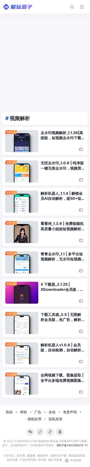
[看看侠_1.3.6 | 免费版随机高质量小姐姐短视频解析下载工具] (21, 232)
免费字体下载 (58, 455)
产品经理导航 (28, 459)
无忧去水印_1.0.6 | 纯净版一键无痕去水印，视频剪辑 (62, 166)
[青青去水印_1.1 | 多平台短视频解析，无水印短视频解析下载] (21, 262)
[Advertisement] (45, 61)
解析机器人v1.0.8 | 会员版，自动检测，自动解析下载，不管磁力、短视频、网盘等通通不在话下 (61, 348)
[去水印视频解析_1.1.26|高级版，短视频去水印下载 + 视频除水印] (21, 141)
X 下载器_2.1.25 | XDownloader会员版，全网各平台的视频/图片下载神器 (62, 287)
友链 (52, 412)
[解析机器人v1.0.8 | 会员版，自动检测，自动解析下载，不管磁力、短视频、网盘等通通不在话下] (21, 353)
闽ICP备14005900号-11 (72, 445)
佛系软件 (42, 455)
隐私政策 (56, 419)
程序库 (21, 455)
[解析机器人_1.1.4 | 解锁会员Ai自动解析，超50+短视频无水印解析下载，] (21, 202)
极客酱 (31, 455)
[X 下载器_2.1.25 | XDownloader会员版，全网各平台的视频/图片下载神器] (21, 293)
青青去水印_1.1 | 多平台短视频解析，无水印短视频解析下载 (62, 257)
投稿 (9, 412)
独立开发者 (55, 459)
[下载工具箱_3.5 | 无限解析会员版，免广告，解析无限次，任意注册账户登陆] (21, 323)
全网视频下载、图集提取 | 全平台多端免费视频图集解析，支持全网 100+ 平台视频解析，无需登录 (62, 378)
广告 (37, 412)
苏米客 (42, 459)
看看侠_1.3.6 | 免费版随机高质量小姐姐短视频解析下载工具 (62, 226)
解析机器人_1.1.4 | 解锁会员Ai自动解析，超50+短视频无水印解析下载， (62, 196)
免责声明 (70, 412)
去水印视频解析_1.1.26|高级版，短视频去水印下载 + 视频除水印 (62, 135)
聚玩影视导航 (77, 455)
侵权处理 (34, 419)
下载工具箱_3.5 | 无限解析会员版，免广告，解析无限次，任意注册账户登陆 (61, 317)
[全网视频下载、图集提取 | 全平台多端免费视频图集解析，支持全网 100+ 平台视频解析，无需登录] (21, 384)
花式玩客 (12, 459)
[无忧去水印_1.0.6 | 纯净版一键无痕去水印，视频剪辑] (21, 171)
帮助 (23, 412)
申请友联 (75, 460)
